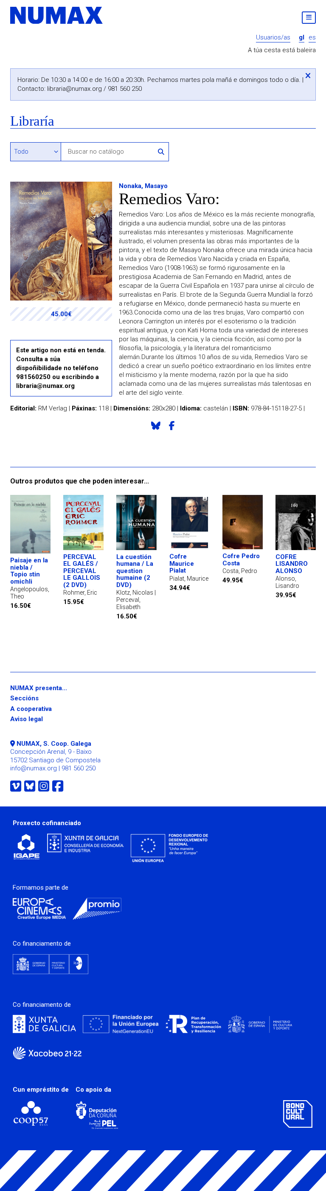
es (312, 37)
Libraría (32, 121)
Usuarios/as (273, 37)
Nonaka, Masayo (143, 186)
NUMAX (57, 15)
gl (301, 37)
